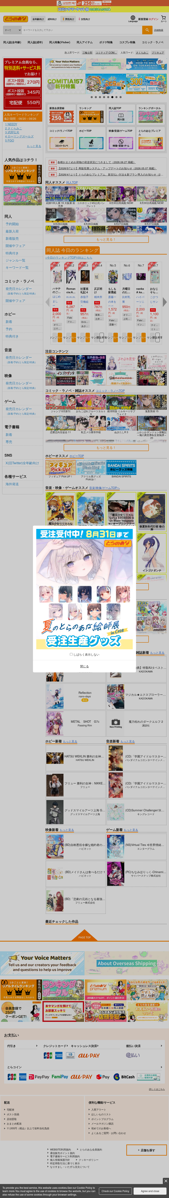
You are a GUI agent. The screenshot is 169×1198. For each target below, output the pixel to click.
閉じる (84, 666)
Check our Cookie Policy (115, 1191)
